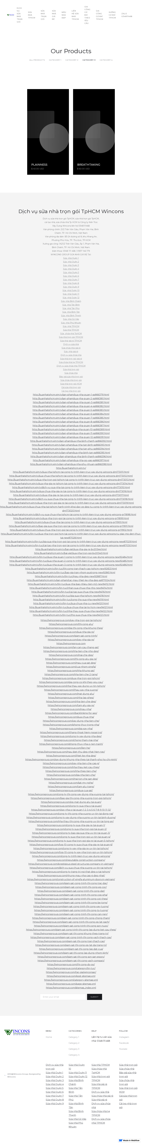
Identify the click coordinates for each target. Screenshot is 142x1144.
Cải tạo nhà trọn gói (71, 391)
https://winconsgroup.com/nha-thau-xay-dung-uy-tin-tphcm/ (71, 686)
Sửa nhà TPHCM (71, 326)
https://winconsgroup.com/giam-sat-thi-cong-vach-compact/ (71, 960)
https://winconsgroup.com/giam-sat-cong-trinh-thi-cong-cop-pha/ (71, 895)
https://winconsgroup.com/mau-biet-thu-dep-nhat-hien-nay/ (71, 752)
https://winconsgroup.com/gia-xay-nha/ (71, 728)
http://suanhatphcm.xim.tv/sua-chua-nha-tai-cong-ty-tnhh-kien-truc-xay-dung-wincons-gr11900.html (71, 522)
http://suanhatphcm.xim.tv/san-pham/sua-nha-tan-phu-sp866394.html (71, 448)
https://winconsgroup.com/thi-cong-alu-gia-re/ (71, 659)
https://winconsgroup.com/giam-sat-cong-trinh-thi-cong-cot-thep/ (71, 898)
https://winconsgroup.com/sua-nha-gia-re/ (71, 632)
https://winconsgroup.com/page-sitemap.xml (71, 984)
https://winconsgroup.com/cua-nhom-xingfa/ (71, 666)
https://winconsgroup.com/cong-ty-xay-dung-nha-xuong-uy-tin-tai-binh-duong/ (71, 817)
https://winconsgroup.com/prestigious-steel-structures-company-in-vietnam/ (71, 864)
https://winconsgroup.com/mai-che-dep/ (71, 655)
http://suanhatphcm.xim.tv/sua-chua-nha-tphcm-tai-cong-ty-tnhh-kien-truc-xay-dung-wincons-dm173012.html (71, 476)
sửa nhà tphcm (31, 15)
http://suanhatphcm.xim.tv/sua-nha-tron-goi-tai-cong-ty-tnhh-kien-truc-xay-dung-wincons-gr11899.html (71, 518)
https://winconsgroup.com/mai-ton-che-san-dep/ (71, 779)
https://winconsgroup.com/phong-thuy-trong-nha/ (71, 724)
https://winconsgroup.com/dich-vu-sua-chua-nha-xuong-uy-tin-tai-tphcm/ (71, 868)
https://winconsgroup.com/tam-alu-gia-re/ (71, 705)
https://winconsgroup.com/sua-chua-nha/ (71, 717)
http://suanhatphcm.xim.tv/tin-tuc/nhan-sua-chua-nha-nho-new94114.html (71, 588)
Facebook (124, 1043)
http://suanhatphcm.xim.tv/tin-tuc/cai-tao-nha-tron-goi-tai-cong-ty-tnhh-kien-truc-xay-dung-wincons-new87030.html (71, 545)
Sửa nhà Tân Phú (71, 308)
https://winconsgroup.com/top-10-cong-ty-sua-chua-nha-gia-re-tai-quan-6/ (71, 844)
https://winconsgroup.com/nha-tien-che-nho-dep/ (71, 651)
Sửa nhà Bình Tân (71, 312)
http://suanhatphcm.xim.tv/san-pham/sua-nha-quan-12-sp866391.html (71, 437)
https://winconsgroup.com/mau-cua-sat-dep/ (71, 663)
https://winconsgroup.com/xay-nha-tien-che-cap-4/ (71, 763)
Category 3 (89, 60)
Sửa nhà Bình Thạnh (71, 315)
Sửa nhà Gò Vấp (71, 319)
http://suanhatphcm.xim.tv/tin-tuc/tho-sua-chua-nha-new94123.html (71, 615)
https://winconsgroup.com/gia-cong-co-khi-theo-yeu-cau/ (71, 682)
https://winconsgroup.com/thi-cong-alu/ (71, 624)
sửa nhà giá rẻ (54, 15)
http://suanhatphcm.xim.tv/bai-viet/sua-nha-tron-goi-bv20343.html (71, 553)
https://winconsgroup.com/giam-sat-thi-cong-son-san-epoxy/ (71, 956)
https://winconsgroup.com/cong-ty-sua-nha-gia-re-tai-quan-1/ (71, 825)
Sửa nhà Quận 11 (71, 294)
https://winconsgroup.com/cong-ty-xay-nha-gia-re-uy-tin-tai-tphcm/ (71, 848)
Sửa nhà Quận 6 (71, 276)
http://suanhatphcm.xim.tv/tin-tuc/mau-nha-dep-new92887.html (71, 576)
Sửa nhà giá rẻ (71, 351)
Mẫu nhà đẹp (64, 15)
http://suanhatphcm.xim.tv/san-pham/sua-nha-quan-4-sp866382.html (71, 406)
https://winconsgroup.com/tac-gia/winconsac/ (71, 972)
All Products (37, 60)
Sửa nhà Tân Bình (71, 305)
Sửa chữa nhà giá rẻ (71, 348)
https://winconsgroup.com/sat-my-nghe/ (71, 782)
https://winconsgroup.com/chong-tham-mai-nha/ (71, 740)
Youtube (123, 1049)
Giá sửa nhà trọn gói (71, 387)
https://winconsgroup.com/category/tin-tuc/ (71, 968)
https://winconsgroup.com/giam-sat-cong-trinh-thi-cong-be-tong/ (71, 902)
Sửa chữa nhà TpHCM (71, 333)
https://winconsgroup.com (71, 643)
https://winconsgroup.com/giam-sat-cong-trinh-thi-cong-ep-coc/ (71, 887)
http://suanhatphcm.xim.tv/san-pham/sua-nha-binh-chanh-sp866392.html (71, 441)
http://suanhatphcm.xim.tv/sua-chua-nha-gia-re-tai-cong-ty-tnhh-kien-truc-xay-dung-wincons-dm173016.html (71, 491)
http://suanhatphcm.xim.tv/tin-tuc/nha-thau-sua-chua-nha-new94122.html (71, 611)
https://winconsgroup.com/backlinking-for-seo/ (71, 713)
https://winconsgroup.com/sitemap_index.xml (71, 987)
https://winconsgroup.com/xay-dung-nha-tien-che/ (71, 721)
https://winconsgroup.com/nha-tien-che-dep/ (71, 701)
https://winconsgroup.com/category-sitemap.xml (71, 980)
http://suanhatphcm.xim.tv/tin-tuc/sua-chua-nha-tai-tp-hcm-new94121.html (71, 607)
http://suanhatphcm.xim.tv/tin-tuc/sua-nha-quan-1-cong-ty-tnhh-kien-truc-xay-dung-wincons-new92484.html (71, 557)
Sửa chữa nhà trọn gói (71, 380)
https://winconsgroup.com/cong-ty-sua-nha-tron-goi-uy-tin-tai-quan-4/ (71, 837)
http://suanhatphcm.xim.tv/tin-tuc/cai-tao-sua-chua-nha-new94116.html (71, 592)
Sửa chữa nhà (71, 373)
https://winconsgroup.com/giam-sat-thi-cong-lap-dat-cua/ (71, 949)
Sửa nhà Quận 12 (71, 297)
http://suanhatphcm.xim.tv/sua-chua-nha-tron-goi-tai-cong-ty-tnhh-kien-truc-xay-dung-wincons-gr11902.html (71, 530)
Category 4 (106, 60)
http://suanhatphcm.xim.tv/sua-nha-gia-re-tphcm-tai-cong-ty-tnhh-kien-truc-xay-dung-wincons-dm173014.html (71, 483)
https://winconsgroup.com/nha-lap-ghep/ (71, 697)
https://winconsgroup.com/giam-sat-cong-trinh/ (71, 635)
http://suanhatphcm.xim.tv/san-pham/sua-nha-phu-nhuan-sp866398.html (71, 464)
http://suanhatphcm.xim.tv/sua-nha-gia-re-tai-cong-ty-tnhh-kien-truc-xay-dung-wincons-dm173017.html (71, 495)
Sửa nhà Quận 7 (71, 279)
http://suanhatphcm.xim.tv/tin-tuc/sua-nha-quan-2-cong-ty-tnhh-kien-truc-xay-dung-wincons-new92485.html (71, 561)
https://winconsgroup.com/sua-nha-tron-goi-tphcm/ (71, 678)
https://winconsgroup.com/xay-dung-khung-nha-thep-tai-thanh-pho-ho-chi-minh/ (71, 759)
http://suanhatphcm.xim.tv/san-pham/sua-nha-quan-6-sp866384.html (71, 414)
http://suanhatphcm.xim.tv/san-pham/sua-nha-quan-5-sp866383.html (71, 410)
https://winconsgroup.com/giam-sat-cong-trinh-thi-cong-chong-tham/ (71, 918)
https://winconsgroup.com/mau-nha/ (71, 709)
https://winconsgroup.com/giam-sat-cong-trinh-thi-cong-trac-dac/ (71, 883)
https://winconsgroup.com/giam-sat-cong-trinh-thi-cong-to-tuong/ (71, 910)
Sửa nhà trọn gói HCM (71, 384)
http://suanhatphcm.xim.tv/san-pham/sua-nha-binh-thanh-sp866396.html (71, 456)
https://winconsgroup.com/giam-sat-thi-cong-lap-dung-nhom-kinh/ (71, 953)
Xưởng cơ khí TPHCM (112, 15)
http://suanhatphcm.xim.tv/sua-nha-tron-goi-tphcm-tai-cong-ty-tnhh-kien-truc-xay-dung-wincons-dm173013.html (71, 479)
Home (49, 1037)
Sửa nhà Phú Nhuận (71, 323)
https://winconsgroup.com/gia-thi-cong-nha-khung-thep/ (71, 628)
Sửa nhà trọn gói (71, 369)
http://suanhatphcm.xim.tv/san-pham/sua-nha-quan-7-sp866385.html (71, 418)
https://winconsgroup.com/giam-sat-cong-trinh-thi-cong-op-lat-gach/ (71, 922)
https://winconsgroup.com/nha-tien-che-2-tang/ (71, 674)
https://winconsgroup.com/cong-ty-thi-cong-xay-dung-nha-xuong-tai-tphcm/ (71, 794)
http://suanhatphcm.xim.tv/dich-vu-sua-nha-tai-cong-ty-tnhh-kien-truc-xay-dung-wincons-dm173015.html (71, 487)
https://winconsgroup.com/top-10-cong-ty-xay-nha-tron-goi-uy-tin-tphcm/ (71, 852)
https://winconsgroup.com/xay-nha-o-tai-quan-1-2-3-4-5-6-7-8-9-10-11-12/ (71, 810)
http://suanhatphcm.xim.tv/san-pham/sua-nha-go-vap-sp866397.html (71, 460)
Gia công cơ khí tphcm (99, 15)
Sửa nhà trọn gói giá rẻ (71, 358)
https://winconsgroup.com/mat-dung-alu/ (71, 694)
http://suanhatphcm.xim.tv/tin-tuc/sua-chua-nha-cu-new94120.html (71, 603)
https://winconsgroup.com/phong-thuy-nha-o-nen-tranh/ (71, 744)
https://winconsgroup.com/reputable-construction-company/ (71, 860)
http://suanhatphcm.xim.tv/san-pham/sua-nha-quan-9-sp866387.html (71, 425)
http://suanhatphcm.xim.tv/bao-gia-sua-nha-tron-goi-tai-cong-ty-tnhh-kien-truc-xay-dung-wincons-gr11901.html (71, 526)
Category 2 (71, 60)
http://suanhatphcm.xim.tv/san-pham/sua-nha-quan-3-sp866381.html (71, 402)
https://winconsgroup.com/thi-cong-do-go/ (71, 964)
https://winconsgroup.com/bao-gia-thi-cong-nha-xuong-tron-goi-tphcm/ (71, 798)
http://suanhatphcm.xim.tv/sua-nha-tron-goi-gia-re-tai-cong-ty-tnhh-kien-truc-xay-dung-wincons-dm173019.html (71, 503)
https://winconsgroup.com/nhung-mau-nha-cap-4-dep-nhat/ (71, 875)
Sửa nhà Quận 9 (71, 287)
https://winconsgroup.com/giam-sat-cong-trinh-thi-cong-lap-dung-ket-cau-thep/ (71, 929)
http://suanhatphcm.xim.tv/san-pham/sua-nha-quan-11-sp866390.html (71, 433)
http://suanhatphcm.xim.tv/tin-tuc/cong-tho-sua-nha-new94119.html (71, 599)
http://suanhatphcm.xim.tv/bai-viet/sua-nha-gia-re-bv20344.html (71, 549)
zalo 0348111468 (126, 15)
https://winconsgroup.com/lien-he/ (71, 748)
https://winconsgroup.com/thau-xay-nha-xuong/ (71, 690)
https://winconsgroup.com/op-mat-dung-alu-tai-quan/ (71, 802)
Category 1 (55, 60)
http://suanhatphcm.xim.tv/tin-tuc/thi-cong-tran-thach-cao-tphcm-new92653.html (71, 568)
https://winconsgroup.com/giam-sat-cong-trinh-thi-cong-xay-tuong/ (71, 906)
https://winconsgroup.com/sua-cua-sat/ (71, 790)
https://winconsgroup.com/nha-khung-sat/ (71, 670)
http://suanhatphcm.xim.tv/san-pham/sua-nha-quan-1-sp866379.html (71, 394)
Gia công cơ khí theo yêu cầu (87, 15)
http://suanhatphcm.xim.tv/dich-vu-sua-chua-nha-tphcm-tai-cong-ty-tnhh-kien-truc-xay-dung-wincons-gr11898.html (71, 514)
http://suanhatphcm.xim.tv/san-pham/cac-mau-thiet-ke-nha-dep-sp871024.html (71, 580)
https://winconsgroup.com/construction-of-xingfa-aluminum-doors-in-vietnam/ (71, 879)
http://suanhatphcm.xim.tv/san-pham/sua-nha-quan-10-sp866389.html (71, 429)
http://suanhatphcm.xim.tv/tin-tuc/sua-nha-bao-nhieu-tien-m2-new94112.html (71, 584)
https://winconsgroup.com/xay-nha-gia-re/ (71, 639)
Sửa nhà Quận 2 (71, 261)
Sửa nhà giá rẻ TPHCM (71, 340)
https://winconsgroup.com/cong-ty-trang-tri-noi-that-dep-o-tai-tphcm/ (71, 871)
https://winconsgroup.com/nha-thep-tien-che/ (71, 771)
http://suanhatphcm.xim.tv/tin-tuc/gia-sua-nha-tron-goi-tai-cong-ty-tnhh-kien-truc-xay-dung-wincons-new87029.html (71, 541)
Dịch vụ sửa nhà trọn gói (19, 15)
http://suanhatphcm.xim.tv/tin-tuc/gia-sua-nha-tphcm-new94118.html (71, 595)
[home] (10, 15)
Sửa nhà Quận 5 (71, 272)
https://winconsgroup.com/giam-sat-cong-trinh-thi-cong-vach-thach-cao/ (71, 937)
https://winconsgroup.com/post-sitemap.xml (71, 976)
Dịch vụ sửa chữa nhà (71, 355)
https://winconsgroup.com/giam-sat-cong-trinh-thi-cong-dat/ (71, 891)
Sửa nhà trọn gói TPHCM (71, 337)
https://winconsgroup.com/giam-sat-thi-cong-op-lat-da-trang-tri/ (71, 945)
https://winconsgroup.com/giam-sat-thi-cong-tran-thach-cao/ (71, 941)
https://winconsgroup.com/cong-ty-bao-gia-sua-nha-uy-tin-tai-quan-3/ (71, 833)
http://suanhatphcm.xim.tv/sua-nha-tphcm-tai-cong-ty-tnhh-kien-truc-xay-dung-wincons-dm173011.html (71, 472)
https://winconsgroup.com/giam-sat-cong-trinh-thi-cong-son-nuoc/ (71, 926)
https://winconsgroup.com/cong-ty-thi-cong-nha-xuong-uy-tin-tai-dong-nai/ (71, 813)
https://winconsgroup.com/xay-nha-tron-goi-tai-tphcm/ (71, 620)
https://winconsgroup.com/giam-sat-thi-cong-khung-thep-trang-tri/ (71, 933)
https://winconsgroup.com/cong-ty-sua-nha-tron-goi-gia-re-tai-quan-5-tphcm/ (71, 840)
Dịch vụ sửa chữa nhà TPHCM (71, 366)
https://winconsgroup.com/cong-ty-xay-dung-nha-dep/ (71, 736)
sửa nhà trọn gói (43, 15)
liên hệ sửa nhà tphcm (75, 15)
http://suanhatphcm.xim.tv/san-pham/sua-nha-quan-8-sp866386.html (71, 421)
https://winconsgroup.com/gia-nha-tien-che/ (71, 775)
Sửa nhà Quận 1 (71, 258)
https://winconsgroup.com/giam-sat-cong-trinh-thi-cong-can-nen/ (71, 914)
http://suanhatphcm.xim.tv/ (71, 468)
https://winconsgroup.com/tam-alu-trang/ (71, 786)
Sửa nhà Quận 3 (71, 265)
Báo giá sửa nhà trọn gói (71, 376)
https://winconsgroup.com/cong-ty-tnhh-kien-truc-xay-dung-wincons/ (71, 856)
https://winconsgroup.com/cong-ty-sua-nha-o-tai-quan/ (71, 806)
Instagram (124, 1037)
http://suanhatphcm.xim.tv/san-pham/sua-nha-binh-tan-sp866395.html (71, 452)
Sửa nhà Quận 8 (71, 283)
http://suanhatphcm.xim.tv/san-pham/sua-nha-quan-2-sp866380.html (71, 398)
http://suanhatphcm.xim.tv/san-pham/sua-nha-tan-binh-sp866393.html (71, 445)
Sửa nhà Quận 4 (71, 269)
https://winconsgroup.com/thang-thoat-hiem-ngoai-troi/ (71, 732)
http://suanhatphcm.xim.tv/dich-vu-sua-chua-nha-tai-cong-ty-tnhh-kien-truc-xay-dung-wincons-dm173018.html (71, 499)
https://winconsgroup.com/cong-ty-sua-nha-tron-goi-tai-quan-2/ (71, 829)
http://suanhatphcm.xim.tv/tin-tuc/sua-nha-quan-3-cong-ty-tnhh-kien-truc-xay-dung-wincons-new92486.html (71, 565)
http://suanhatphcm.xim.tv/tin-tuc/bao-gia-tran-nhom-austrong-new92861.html (71, 572)
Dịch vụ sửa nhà (71, 344)
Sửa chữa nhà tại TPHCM (71, 362)
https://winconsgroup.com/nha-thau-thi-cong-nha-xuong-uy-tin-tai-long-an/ (71, 821)
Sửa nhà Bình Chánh (71, 301)
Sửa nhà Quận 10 (71, 290)
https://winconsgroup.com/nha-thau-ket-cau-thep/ (71, 767)
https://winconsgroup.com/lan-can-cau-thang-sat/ (71, 647)
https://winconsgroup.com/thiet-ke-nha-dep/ (71, 755)
